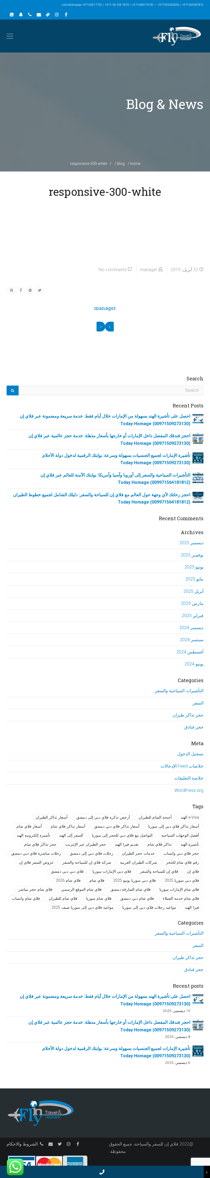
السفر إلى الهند (71, 835)
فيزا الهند (192, 907)
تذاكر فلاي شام (159, 844)
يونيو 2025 (194, 567)
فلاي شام (96, 880)
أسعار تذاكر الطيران (52, 817)
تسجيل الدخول (190, 753)
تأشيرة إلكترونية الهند (33, 835)
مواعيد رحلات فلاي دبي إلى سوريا (149, 907)
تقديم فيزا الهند (127, 844)
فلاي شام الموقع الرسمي (81, 889)
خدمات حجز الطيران (138, 853)
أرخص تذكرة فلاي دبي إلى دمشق (103, 817)
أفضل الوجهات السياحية (180, 835)
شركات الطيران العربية (138, 862)
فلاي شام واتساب (26, 898)
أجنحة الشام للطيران (155, 817)
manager (148, 269)
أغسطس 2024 (189, 652)
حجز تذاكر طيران (188, 715)
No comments (113, 269)
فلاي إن (193, 871)
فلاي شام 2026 (68, 880)
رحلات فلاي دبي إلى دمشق (91, 853)
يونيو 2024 (194, 664)
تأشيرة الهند (189, 844)
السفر (197, 703)
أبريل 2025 (193, 591)
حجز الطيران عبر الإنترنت (85, 844)
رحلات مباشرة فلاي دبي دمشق (36, 853)
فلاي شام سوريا (99, 898)
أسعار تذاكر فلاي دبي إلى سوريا (173, 826)
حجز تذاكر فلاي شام (40, 844)
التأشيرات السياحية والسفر (179, 690)
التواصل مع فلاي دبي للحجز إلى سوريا (122, 835)
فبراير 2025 (192, 615)
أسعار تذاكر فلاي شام (68, 826)
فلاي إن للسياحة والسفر (159, 871)
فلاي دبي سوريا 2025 (182, 880)
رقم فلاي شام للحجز (182, 862)
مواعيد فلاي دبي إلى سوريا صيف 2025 (82, 907)
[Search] (13, 390)
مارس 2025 (192, 603)
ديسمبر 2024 (191, 627)
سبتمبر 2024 (191, 639)
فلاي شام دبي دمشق (137, 898)
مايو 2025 (194, 579)
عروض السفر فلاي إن (36, 862)
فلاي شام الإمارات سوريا (179, 889)
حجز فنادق (193, 727)
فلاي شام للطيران (63, 898)
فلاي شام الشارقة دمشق (130, 889)
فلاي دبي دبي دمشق (67, 871)
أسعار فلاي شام (29, 826)
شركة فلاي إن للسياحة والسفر (86, 862)
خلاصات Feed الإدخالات (182, 766)
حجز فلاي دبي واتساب (181, 853)
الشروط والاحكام (22, 1144)
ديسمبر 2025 (191, 542)
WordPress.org (188, 790)
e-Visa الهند (189, 817)
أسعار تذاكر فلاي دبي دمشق (116, 826)
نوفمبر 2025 (192, 555)
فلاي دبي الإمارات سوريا (111, 871)
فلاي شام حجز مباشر (35, 889)
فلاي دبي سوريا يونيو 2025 (134, 880)
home (135, 163)
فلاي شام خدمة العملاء (181, 898)
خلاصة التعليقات (188, 778)
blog (121, 163)
